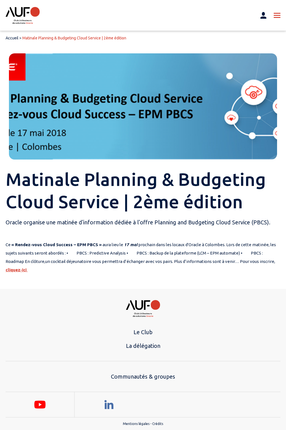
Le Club (143, 332)
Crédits (157, 424)
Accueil (12, 38)
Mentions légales (136, 424)
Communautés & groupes (143, 376)
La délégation (143, 346)
